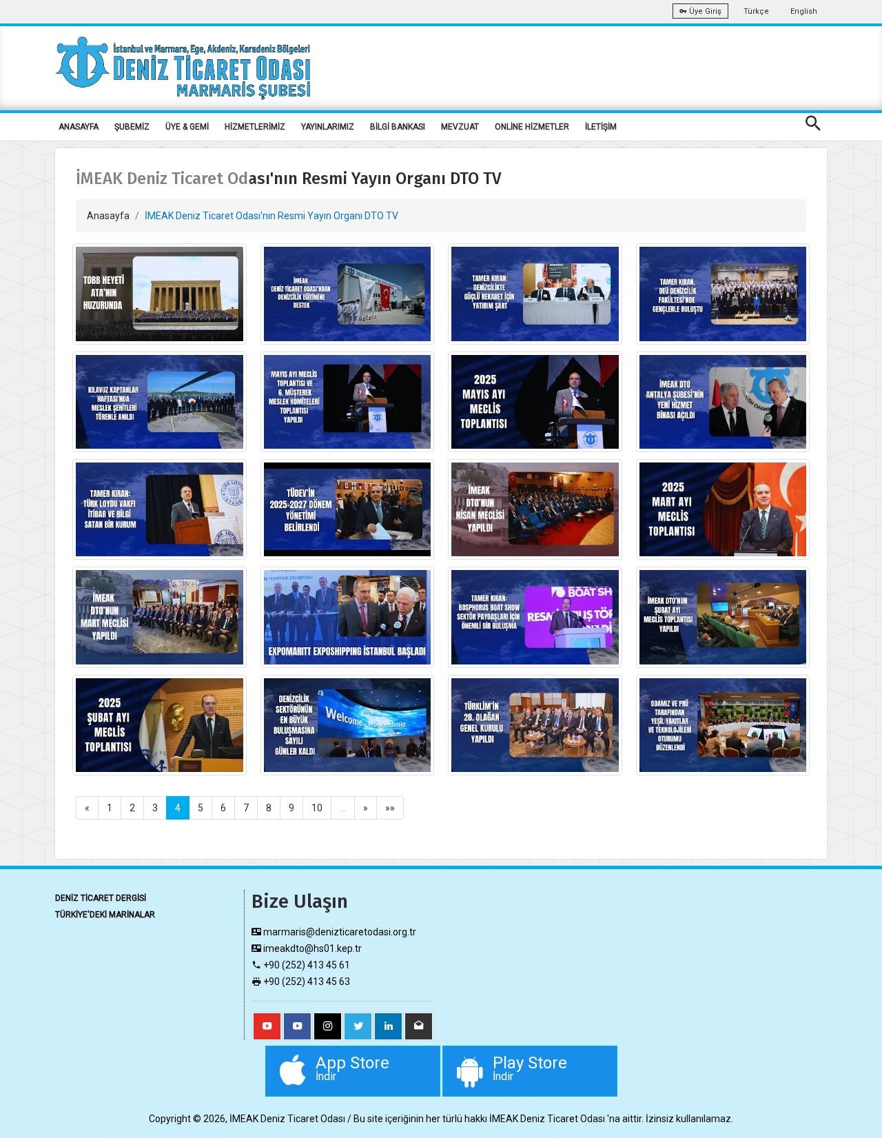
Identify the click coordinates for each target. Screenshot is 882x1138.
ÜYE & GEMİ (187, 127)
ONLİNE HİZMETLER (532, 127)
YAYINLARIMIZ (327, 127)
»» (390, 807)
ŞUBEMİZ (132, 127)
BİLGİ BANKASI (397, 127)
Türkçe (756, 11)
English (803, 11)
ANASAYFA (79, 127)
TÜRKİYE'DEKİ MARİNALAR (105, 914)
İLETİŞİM (601, 127)
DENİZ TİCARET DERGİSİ (100, 898)
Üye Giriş (704, 11)
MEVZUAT (460, 127)
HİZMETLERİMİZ (255, 127)
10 (316, 807)
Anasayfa (108, 215)
